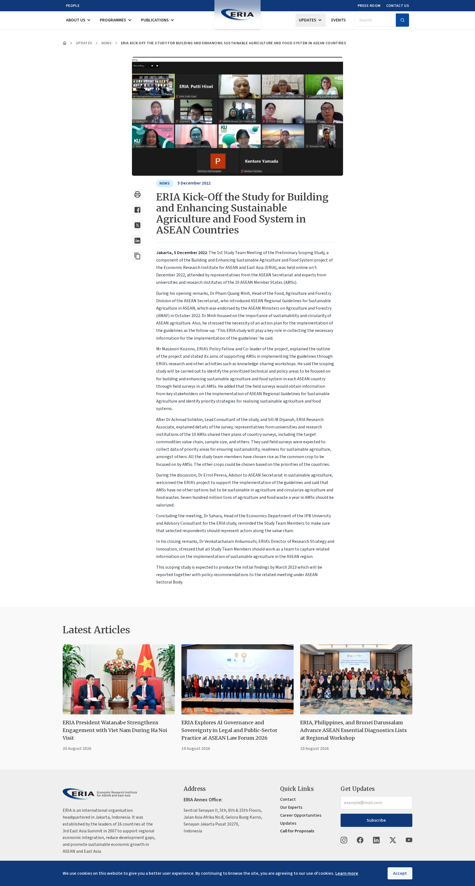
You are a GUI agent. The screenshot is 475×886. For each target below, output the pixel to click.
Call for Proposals (297, 831)
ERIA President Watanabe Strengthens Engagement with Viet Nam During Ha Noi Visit (115, 730)
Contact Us (397, 6)
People (72, 6)
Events (338, 20)
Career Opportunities (300, 815)
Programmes (113, 20)
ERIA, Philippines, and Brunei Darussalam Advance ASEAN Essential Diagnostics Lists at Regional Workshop (353, 730)
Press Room (369, 6)
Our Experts (291, 807)
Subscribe (376, 820)
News (106, 43)
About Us (75, 20)
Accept (400, 873)
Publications (155, 20)
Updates (307, 20)
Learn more (346, 873)
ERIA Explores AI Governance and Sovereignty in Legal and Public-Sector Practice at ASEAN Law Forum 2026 (229, 730)
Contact (288, 799)
